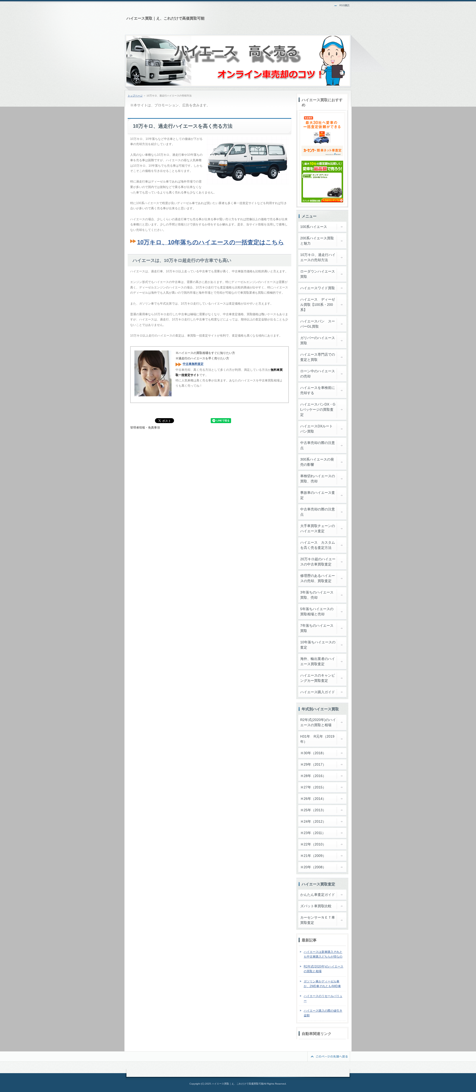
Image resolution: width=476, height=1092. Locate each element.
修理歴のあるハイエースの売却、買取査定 (317, 578)
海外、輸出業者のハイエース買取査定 (317, 661)
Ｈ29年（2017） (313, 764)
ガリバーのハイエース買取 (317, 340)
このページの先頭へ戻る (328, 1056)
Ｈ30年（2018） (313, 753)
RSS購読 (344, 5)
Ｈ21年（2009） (313, 856)
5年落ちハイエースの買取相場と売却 (316, 611)
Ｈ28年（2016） (313, 776)
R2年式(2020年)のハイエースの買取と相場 (318, 722)
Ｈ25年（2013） (313, 810)
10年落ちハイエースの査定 (317, 644)
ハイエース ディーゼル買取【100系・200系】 (317, 304)
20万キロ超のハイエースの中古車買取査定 (317, 561)
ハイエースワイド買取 (317, 288)
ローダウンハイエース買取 (317, 274)
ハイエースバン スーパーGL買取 (317, 323)
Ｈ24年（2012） (313, 821)
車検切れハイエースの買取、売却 (317, 478)
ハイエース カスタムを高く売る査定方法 (317, 545)
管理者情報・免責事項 (145, 427)
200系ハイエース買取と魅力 (317, 240)
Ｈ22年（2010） (313, 844)
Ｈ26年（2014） (313, 799)
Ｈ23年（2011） (313, 833)
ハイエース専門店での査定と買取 (317, 357)
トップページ (135, 95)
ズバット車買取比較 (315, 906)
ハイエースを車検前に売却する (317, 390)
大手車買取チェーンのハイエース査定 (317, 528)
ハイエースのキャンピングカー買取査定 (317, 678)
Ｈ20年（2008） (313, 867)
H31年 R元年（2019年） (317, 739)
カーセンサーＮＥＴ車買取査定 (317, 920)
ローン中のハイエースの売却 (317, 373)
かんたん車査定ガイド (317, 895)
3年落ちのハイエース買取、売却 (316, 594)
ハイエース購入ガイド (317, 692)
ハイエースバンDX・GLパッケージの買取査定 (317, 409)
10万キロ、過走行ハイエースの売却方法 (317, 257)
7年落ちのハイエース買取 (316, 628)
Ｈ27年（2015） (313, 787)
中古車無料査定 (193, 364)
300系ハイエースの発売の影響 (317, 462)
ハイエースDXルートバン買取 (316, 428)
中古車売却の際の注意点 (317, 445)
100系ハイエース (313, 227)
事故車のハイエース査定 (317, 495)
